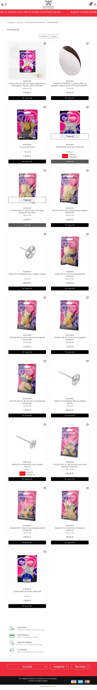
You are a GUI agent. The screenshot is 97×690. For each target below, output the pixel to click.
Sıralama (54, 36)
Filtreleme (44, 36)
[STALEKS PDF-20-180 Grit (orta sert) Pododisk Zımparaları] (27, 378)
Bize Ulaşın (80, 666)
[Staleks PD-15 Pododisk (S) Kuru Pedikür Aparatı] (27, 442)
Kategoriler (59, 666)
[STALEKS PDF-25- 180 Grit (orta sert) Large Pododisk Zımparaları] (27, 188)
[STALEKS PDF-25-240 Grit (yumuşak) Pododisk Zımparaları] (70, 188)
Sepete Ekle (28, 98)
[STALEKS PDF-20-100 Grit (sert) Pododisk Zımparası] (70, 315)
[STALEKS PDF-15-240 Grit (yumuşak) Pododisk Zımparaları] (27, 505)
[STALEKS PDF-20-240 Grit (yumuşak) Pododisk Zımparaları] (27, 315)
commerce (52, 686)
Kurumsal (27, 666)
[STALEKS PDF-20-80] (27, 124)
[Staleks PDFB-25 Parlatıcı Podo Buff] (27, 569)
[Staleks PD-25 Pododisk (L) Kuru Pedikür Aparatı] (27, 251)
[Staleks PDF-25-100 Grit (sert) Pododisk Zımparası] (70, 251)
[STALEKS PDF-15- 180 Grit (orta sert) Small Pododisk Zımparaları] (70, 442)
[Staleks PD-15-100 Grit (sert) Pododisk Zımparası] (70, 505)
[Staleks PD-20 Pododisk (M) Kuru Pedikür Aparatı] (70, 378)
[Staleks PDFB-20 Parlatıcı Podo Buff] (70, 124)
